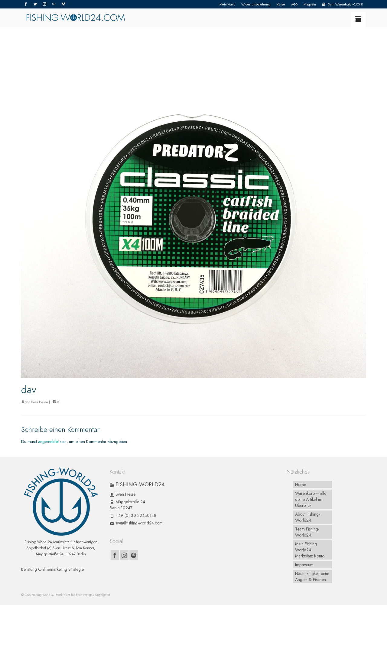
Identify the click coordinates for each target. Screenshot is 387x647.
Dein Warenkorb (345, 4)
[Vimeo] (63, 4)
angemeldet (48, 441)
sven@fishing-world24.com (139, 523)
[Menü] (358, 19)
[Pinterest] (133, 555)
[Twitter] (35, 4)
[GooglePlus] (54, 4)
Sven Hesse (39, 401)
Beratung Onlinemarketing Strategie (52, 569)
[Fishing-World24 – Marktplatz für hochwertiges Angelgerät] (75, 18)
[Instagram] (44, 4)
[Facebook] (26, 4)
